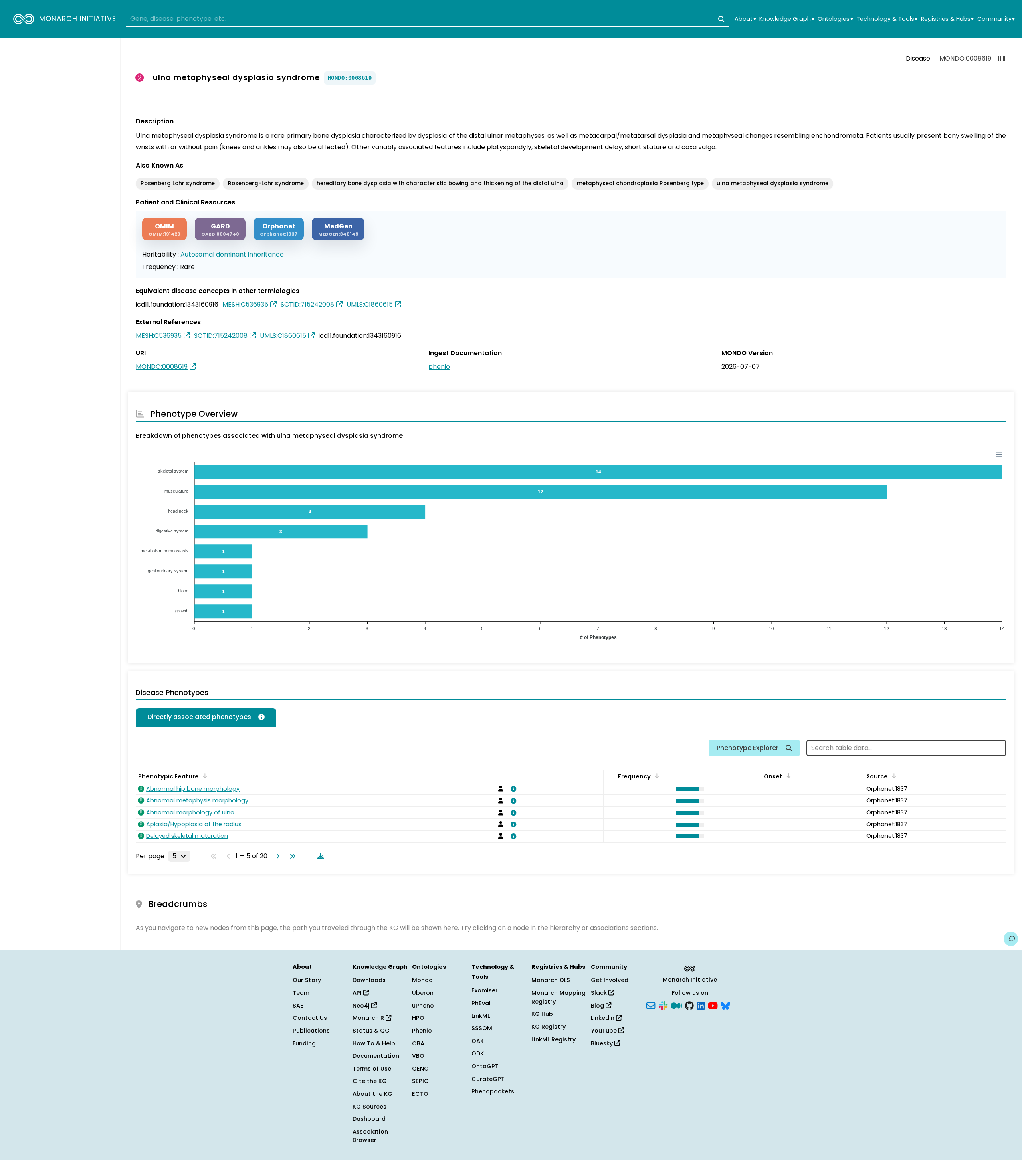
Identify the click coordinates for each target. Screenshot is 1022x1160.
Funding (304, 1043)
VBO (418, 1056)
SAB (298, 1006)
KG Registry (548, 1027)
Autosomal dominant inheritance (232, 254)
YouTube (604, 1031)
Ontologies (835, 19)
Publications (311, 1031)
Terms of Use (372, 1069)
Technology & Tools (886, 19)
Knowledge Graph (786, 19)
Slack (599, 993)
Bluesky (602, 1043)
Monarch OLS (550, 980)
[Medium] (676, 1004)
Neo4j (362, 1006)
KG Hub (542, 1014)
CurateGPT (488, 1079)
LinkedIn (603, 1018)
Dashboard (369, 1119)
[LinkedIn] (701, 1004)
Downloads (369, 980)
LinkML (480, 1016)
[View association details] (512, 789)
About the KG (372, 1094)
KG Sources (369, 1107)
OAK (477, 1041)
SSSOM (481, 1028)
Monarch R (369, 1018)
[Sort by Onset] (892, 776)
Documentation (376, 1056)
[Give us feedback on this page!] (1011, 939)
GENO (420, 1069)
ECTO (420, 1094)
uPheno (423, 1006)
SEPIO (420, 1081)
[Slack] (663, 1004)
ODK (477, 1053)
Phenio (422, 1031)
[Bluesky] (725, 1004)
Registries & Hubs (947, 19)
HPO (418, 1018)
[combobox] (427, 19)
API (358, 993)
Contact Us (310, 1018)
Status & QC (371, 1031)
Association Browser (370, 1136)
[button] (688, 789)
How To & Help (374, 1043)
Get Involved (609, 980)
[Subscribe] (650, 1004)
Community (996, 19)
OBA (418, 1043)
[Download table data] (319, 856)
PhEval (481, 1003)
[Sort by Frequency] (655, 776)
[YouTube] (713, 1004)
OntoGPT (485, 1066)
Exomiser (484, 990)
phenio (439, 366)
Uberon (423, 993)
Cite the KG (370, 1081)
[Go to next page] (276, 856)
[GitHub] (689, 1004)
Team (301, 993)
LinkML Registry (553, 1039)
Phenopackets (492, 1091)
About (745, 19)
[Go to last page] (291, 856)
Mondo (422, 980)
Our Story (307, 980)
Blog (598, 1006)
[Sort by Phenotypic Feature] (203, 776)
